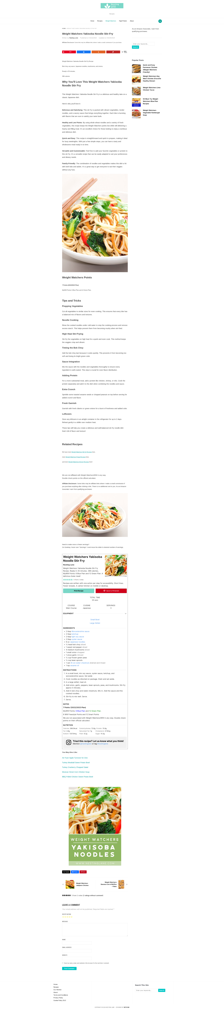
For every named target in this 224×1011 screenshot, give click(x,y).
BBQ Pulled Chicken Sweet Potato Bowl (77, 777)
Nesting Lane (73, 38)
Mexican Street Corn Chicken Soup (75, 772)
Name (64, 939)
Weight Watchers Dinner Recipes (78, 462)
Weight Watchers (111, 21)
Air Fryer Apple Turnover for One (75, 758)
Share (76, 872)
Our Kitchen (57, 990)
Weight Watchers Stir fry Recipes (81, 452)
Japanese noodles (77, 642)
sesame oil (74, 665)
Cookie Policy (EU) (59, 1000)
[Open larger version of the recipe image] (116, 566)
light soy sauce (78, 637)
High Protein (123, 21)
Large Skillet (95, 623)
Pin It (83, 872)
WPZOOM (126, 1007)
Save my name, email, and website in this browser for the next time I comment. (86, 963)
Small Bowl (94, 620)
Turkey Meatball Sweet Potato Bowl (76, 762)
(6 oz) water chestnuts (80, 663)
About (132, 21)
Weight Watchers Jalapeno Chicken (82, 884)
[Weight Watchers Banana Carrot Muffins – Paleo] (121, 884)
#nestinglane (102, 744)
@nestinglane (86, 744)
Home (92, 21)
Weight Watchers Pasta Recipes (76, 457)
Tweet (67, 872)
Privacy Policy (58, 998)
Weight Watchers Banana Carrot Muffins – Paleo (109, 884)
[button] (64, 579)
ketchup (75, 634)
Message (65, 921)
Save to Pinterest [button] (112, 591)
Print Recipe (78, 591)
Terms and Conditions (60, 995)
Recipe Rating (66, 914)
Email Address (66, 947)
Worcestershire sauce (80, 631)
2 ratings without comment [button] (93, 895)
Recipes (99, 21)
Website (64, 955)
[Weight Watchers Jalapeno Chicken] (70, 884)
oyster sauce (77, 639)
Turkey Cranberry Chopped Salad (75, 767)
